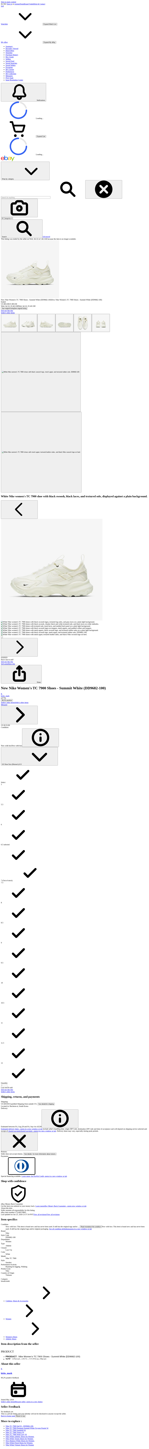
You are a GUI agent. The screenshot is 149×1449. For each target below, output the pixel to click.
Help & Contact (39, 4)
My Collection (11, 74)
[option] (74, 774)
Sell (2, 6)
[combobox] (25, 197)
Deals (22, 4)
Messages (9, 76)
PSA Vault (9, 78)
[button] (21, 228)
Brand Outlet (29, 4)
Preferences (10, 72)
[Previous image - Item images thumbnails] (19, 509)
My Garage (10, 70)
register (17, 4)
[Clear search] (103, 189)
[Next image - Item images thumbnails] (19, 647)
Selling (8, 59)
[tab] (74, 1208)
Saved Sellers (10, 65)
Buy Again (10, 57)
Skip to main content (8, 2)
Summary (9, 46)
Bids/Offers (10, 51)
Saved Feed (10, 61)
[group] (74, 577)
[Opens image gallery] (2, 637)
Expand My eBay (49, 42)
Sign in (9, 4)
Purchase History (12, 55)
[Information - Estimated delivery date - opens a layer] (60, 1118)
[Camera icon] (19, 208)
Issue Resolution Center (14, 80)
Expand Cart (41, 136)
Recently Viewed (12, 49)
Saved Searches (11, 63)
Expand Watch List (50, 24)
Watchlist (9, 53)
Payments (9, 67)
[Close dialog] (19, 1141)
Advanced (46, 237)
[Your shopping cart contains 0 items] (18, 136)
